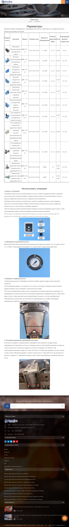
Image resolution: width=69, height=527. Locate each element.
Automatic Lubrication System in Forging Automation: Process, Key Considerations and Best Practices (38, 516)
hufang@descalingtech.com (27, 427)
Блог (5, 463)
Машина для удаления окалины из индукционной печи (19, 479)
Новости (6, 460)
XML (46, 525)
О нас (6, 455)
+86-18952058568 (19, 434)
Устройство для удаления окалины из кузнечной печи (19, 488)
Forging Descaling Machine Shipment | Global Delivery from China (31, 506)
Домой (30, 21)
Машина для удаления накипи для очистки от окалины (20, 476)
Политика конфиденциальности (13, 466)
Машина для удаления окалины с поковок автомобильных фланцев (23, 499)
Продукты (7, 452)
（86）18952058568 (16, 431)
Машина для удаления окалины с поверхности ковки (19, 482)
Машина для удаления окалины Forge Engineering (18, 493)
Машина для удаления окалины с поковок (16, 473)
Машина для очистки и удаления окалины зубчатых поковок (21, 485)
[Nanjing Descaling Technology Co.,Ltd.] (6, 2)
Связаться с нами (9, 457)
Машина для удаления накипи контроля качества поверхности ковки (23, 496)
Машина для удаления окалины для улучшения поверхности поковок (24, 490)
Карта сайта (40, 525)
